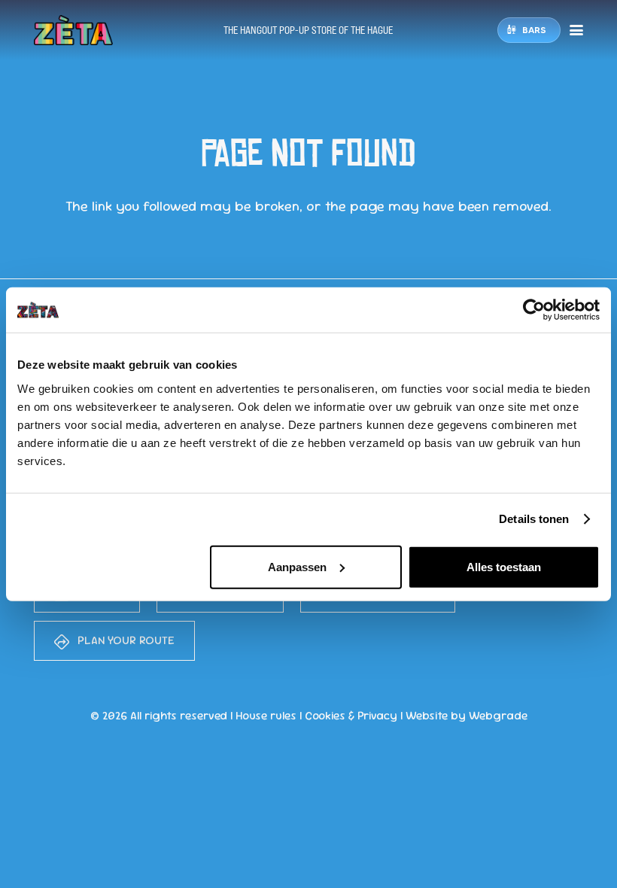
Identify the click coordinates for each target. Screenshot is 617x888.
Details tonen (534, 518)
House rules (266, 715)
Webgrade (498, 715)
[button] (576, 30)
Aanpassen (297, 566)
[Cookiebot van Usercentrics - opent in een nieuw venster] (534, 310)
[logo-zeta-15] (73, 30)
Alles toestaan (504, 566)
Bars (534, 29)
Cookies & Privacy (351, 715)
